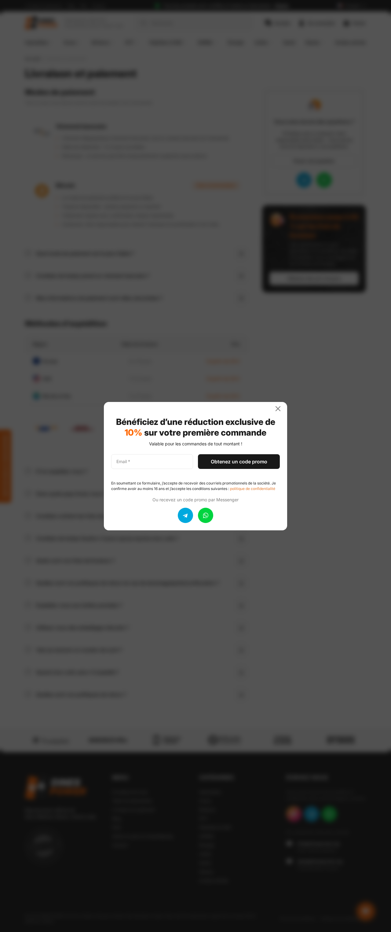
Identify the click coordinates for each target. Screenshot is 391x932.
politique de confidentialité (252, 488)
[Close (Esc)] (280, 408)
